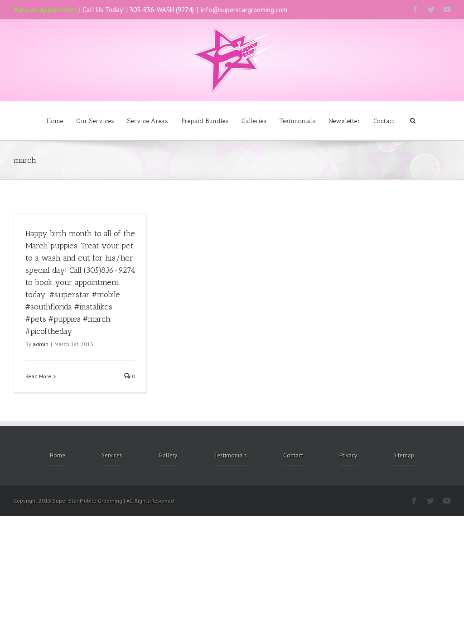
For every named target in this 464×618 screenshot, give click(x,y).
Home (55, 121)
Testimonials (297, 121)
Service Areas (147, 121)
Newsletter (344, 121)
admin (40, 344)
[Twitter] (431, 9)
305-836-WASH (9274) (162, 9)
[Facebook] (415, 9)
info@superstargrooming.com (244, 9)
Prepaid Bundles (204, 121)
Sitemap (403, 455)
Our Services (95, 121)
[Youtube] (447, 9)
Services (112, 455)
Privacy (348, 455)
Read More (38, 376)
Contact (384, 121)
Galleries (254, 121)
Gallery (168, 455)
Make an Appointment (45, 9)
